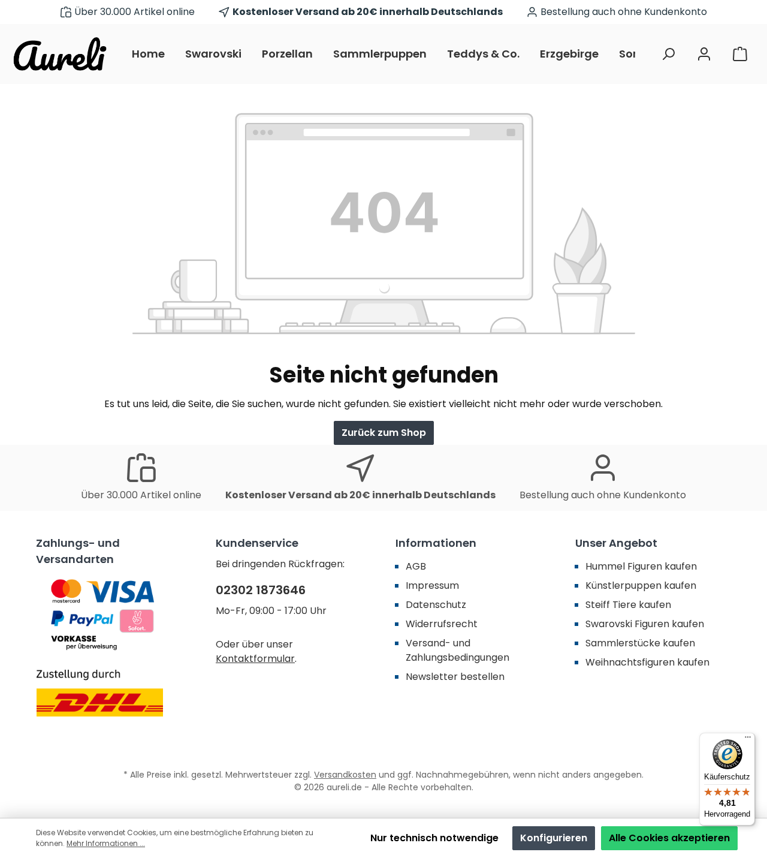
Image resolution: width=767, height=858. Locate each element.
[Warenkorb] (740, 54)
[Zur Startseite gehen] (60, 54)
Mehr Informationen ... (106, 843)
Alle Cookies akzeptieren (669, 838)
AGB (416, 566)
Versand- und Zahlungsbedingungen (457, 650)
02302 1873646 (261, 590)
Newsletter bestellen (455, 677)
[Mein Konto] (704, 54)
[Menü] (748, 740)
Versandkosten (345, 775)
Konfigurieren (553, 838)
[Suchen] (668, 54)
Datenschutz (436, 605)
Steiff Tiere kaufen (628, 605)
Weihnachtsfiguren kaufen (647, 662)
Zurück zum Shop (384, 432)
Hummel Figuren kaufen (641, 566)
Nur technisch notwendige (434, 838)
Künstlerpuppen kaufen (640, 585)
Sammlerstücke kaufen (640, 643)
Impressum (432, 585)
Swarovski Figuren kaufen (644, 624)
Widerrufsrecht (442, 624)
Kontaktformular (255, 659)
